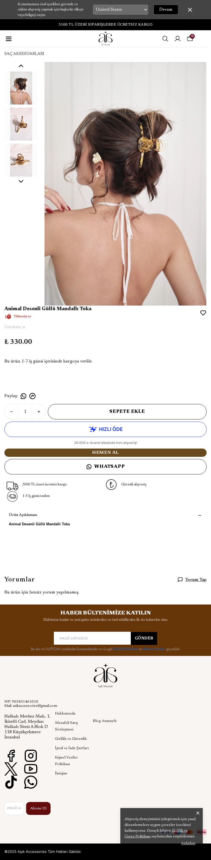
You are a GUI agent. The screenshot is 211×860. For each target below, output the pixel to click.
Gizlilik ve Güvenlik (71, 739)
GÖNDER (144, 639)
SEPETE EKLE (127, 412)
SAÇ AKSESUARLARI (24, 54)
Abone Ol (38, 808)
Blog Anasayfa (104, 721)
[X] (11, 769)
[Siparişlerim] (177, 38)
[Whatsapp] (30, 782)
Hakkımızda (65, 714)
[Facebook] (11, 755)
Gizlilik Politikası (126, 649)
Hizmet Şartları (154, 649)
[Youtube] (30, 769)
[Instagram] (30, 755)
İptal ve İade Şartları (72, 748)
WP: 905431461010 (21, 702)
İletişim (61, 774)
